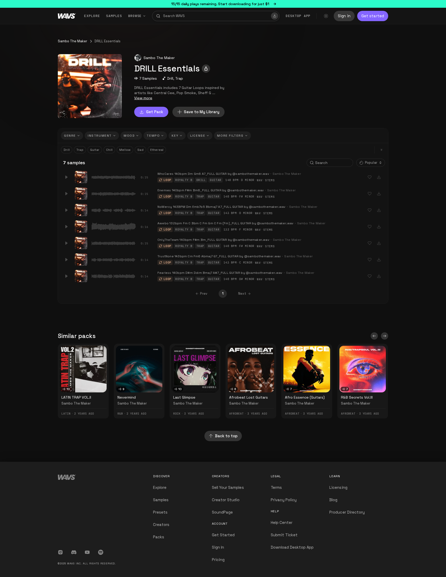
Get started (372, 15)
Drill (170, 78)
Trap (179, 78)
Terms (276, 487)
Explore (92, 16)
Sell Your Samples (228, 487)
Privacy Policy (284, 499)
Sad (140, 150)
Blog (333, 499)
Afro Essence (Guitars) (305, 397)
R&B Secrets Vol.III (357, 397)
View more (143, 98)
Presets (160, 512)
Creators (161, 524)
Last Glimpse (184, 397)
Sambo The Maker (72, 41)
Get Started (223, 534)
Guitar (94, 150)
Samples (114, 16)
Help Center (282, 522)
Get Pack (154, 111)
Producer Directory (347, 512)
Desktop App (298, 16)
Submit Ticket (284, 534)
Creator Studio (226, 499)
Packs (158, 536)
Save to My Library (201, 111)
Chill (109, 150)
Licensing (338, 487)
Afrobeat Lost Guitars (248, 397)
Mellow (125, 150)
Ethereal (157, 150)
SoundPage (222, 512)
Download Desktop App (292, 547)
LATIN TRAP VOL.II (76, 397)
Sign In (218, 547)
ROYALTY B (183, 180)
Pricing (218, 559)
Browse (135, 16)
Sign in (344, 15)
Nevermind (126, 397)
